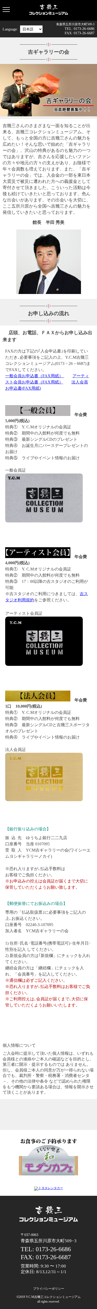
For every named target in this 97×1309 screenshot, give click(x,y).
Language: (10, 29)
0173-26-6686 (84, 29)
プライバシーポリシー (48, 1288)
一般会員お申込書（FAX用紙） (34, 376)
